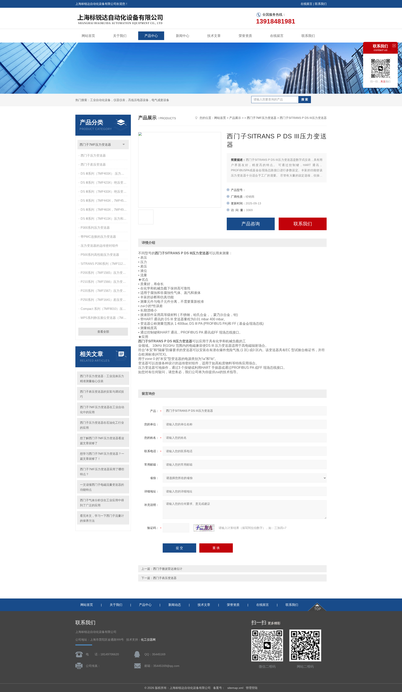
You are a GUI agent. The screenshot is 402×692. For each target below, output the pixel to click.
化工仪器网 (148, 639)
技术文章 (214, 36)
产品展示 (235, 117)
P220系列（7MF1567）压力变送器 (105, 290)
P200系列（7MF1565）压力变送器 (105, 272)
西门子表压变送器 (165, 578)
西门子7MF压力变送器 (95, 144)
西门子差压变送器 (93, 164)
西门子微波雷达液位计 (167, 568)
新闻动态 (174, 604)
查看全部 (103, 331)
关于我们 (119, 36)
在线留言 (306, 3)
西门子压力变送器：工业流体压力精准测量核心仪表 (102, 378)
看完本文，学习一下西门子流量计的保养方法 (102, 518)
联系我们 (321, 3)
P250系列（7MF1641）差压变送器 (105, 299)
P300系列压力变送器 (95, 227)
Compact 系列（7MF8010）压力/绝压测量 (105, 308)
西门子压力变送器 (93, 155)
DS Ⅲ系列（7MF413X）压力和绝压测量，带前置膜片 (105, 218)
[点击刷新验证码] (203, 527)
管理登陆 (252, 687)
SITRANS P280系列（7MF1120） (104, 263)
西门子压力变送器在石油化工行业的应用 (102, 425)
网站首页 (88, 36)
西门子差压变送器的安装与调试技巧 (102, 394)
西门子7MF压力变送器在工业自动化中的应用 (102, 409)
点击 (124, 144)
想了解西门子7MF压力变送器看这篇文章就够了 (102, 440)
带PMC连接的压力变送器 (98, 236)
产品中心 (151, 36)
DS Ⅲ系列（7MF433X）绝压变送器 (105, 191)
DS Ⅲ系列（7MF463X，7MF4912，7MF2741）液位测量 (105, 209)
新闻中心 (182, 36)
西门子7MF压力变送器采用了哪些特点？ (102, 471)
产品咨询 (250, 223)
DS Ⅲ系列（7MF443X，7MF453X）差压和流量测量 (105, 200)
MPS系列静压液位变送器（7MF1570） (105, 317)
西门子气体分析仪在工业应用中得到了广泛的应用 (102, 503)
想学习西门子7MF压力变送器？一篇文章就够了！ (102, 456)
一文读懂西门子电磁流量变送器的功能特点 (102, 487)
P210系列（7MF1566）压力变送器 (105, 281)
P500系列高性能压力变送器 (100, 254)
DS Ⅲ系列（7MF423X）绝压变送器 (105, 182)
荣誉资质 (245, 36)
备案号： (219, 687)
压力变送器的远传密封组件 (99, 245)
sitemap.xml (235, 687)
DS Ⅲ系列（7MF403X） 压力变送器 (105, 173)
